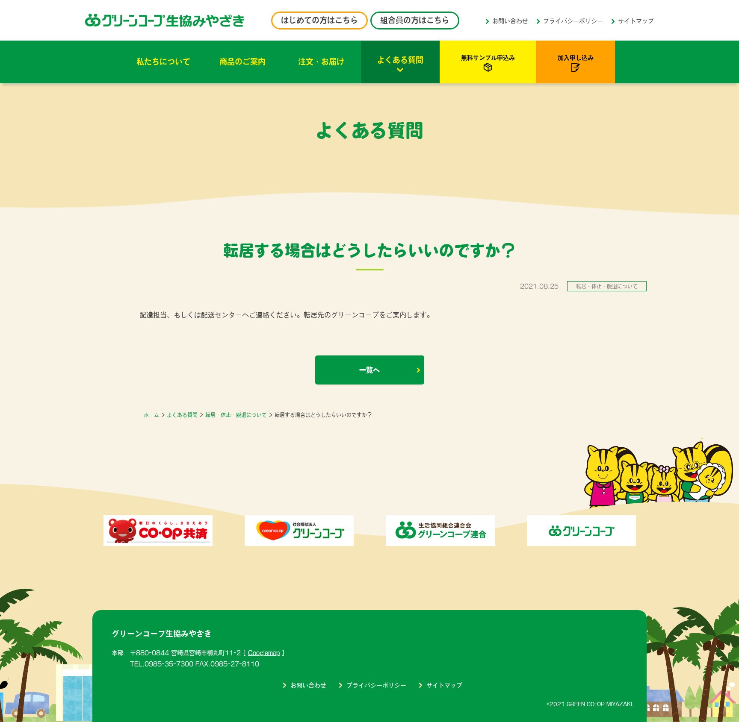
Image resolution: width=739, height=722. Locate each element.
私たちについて (163, 61)
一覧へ (369, 370)
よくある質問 (400, 60)
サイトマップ (636, 21)
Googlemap (264, 653)
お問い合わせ (510, 21)
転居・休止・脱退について (236, 414)
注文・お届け (321, 61)
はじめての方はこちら (319, 20)
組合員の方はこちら (414, 20)
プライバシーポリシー (573, 21)
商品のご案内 (242, 61)
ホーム (151, 414)
